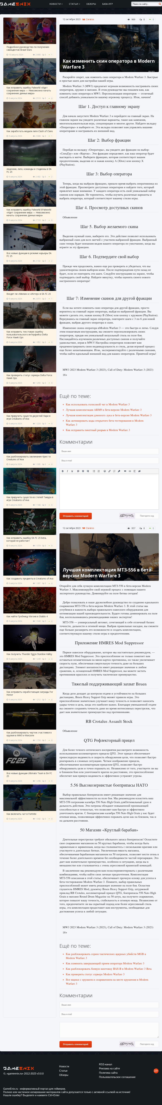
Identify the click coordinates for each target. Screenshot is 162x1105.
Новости (55, 3)
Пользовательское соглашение (117, 1077)
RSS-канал (105, 1064)
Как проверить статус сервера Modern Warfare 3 (95, 974)
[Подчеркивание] (72, 471)
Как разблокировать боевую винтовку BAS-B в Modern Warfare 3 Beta (109, 968)
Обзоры (91, 3)
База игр (107, 3)
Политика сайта (108, 1072)
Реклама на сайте (109, 1068)
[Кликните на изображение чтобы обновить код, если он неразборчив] (127, 516)
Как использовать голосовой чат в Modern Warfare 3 (98, 404)
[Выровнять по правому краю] (87, 471)
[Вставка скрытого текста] (139, 471)
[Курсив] (67, 471)
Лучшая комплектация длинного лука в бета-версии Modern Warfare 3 (109, 415)
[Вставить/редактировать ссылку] (109, 471)
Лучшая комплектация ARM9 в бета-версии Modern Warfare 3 (104, 409)
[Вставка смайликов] (105, 471)
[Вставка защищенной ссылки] (119, 471)
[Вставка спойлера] (134, 471)
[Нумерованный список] (98, 471)
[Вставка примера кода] (130, 471)
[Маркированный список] (94, 471)
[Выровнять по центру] (83, 471)
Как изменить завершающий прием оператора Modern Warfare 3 (105, 963)
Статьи (74, 3)
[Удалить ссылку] (114, 471)
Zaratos (90, 19)
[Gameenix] (15, 4)
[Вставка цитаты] (125, 471)
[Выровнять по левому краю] (78, 471)
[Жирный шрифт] (62, 471)
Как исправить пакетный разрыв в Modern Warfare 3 (98, 430)
